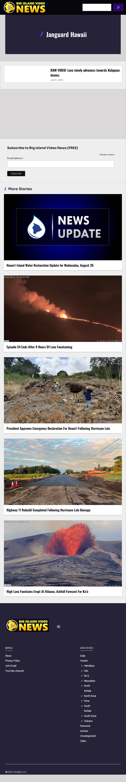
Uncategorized (88, 735)
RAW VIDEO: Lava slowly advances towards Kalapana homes (85, 73)
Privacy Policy (12, 660)
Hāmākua (89, 665)
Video (83, 741)
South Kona (90, 715)
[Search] (118, 7)
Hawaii (83, 660)
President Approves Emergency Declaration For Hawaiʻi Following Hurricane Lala (58, 428)
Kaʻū (86, 675)
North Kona (90, 695)
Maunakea (89, 680)
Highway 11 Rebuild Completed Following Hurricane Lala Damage (48, 509)
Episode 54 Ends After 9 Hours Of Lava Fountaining (39, 346)
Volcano (88, 721)
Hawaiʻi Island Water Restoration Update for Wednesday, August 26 (50, 265)
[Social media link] (58, 626)
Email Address (15, 158)
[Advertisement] (63, 113)
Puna (86, 700)
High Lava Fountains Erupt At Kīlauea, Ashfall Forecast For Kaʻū (47, 591)
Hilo (86, 670)
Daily (82, 655)
